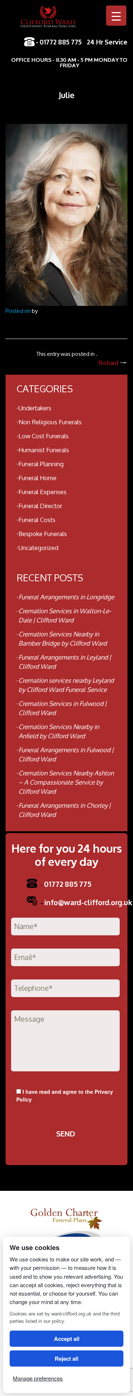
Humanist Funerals (43, 449)
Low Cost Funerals (43, 435)
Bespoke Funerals (42, 533)
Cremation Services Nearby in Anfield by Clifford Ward (58, 731)
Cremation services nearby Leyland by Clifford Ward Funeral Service (66, 685)
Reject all (66, 1358)
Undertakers (34, 408)
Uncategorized (38, 547)
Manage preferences (38, 1378)
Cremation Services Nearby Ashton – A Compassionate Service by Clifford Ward (66, 782)
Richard (108, 362)
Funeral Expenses (42, 491)
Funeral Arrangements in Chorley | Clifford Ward (64, 810)
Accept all (66, 1339)
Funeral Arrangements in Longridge (66, 596)
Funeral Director (40, 505)
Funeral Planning (41, 463)
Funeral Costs (36, 519)
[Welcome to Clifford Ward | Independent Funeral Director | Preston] (66, 20)
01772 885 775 (61, 41)
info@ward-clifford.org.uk (86, 902)
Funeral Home (37, 477)
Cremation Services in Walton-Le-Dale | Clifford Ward (64, 615)
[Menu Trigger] (116, 16)
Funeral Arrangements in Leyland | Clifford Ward (64, 662)
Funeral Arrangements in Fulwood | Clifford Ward (65, 754)
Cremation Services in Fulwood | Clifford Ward (62, 708)
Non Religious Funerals (50, 421)
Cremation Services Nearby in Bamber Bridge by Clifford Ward (62, 638)
